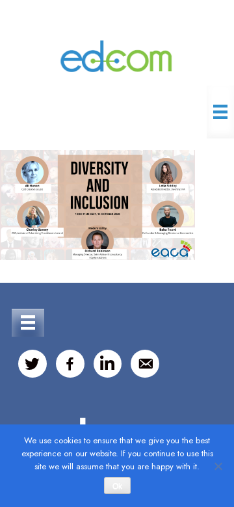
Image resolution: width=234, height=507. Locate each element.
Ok (117, 486)
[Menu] (220, 111)
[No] (217, 466)
